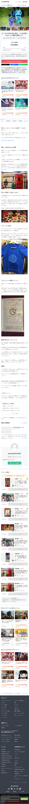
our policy (3, 802)
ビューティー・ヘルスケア (19, 713)
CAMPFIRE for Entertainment (6, 758)
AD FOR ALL (3, 764)
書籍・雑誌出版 (17, 711)
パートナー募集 (21, 791)
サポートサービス (18, 737)
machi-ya (3, 770)
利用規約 (16, 763)
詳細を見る (4, 489)
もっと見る (24, 423)
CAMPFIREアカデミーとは (6, 735)
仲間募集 (20, 120)
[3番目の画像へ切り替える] (14, 28)
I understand (24, 798)
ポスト (6, 64)
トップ (2, 693)
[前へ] (2, 17)
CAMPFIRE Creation (5, 753)
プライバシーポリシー (19, 767)
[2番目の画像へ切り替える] (8, 28)
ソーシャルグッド (4, 717)
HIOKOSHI (3, 766)
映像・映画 (17, 709)
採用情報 (14, 791)
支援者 (14, 120)
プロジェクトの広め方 (5, 741)
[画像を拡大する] (13, 486)
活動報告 (8, 120)
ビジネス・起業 (4, 713)
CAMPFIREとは (17, 749)
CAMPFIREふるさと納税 (5, 762)
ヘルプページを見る (14, 413)
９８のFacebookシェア (18, 427)
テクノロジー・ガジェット (6, 700)
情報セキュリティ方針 (19, 771)
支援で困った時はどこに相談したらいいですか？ (11, 410)
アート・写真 (3, 715)
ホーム (2, 121)
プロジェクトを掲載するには (7, 5)
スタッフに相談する (18, 725)
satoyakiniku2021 (8, 38)
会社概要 (7, 791)
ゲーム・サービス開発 (5, 711)
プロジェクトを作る (5, 725)
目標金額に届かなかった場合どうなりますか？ (10, 408)
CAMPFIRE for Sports (5, 760)
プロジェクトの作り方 (5, 739)
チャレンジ (17, 704)
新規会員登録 (25, 1)
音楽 (15, 702)
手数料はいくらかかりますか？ (8, 405)
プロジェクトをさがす (9, 693)
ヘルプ (16, 755)
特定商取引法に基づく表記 (8, 459)
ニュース (16, 753)
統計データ (17, 741)
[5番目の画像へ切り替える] (26, 28)
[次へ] (27, 17)
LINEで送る (24, 64)
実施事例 (16, 739)
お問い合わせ (17, 758)
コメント (26, 120)
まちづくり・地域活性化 (19, 700)
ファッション (3, 709)
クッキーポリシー (18, 778)
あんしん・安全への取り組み (20, 751)
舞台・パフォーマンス (19, 715)
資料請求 (3, 727)
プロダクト (3, 702)
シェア (15, 64)
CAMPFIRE (3, 749)
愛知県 (24, 38)
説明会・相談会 (17, 735)
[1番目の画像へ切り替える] (3, 28)
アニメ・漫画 (3, 706)
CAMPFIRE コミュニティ (6, 751)
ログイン (19, 1)
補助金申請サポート (5, 772)
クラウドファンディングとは (6, 737)
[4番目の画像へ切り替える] (20, 28)
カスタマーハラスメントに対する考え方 (21, 776)
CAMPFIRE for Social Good (6, 755)
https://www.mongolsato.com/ (7, 140)
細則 (15, 765)
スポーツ (16, 706)
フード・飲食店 (17, 38)
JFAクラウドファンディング (6, 768)
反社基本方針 (17, 773)
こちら (16, 417)
